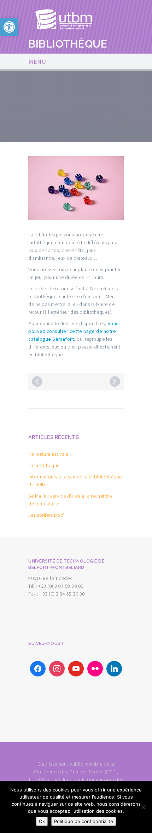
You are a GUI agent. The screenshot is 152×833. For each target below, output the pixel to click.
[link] (9, 27)
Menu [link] (37, 62)
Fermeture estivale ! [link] (49, 454)
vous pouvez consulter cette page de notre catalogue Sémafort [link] (73, 331)
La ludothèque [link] (44, 465)
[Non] (143, 807)
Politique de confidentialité (83, 821)
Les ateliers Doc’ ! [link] (47, 515)
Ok (42, 821)
